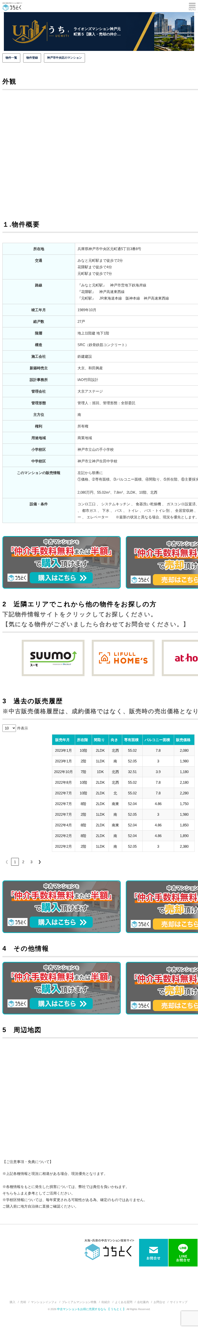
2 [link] (23, 862)
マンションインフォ (44, 1302)
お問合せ (159, 1302)
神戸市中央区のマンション (64, 57)
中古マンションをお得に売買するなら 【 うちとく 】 (92, 1309)
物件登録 (32, 57)
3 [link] (31, 862)
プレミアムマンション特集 (79, 1302)
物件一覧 (11, 57)
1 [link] (15, 862)
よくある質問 (123, 1302)
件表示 (22, 728)
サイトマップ (178, 1302)
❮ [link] (6, 862)
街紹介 (105, 1302)
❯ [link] (39, 862)
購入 (12, 1302)
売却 (23, 1302)
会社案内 (143, 1302)
